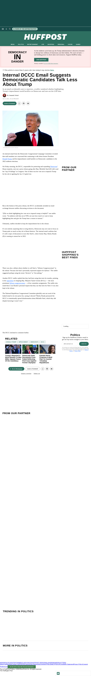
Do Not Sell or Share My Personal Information (22, 666)
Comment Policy (45, 664)
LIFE (42, 44)
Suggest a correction (26, 373)
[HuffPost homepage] (23, 661)
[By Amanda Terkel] (4, 95)
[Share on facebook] (23, 103)
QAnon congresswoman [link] (17, 283)
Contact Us (15, 664)
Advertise (9, 664)
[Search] (10, 29)
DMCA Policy (54, 664)
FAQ (23, 664)
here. (52, 70)
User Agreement (35, 664)
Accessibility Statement (66, 664)
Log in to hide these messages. (51, 63)
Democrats (53, 166)
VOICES (70, 44)
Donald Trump (7, 159)
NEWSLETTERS (60, 662)
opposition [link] (10, 281)
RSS (20, 664)
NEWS (12, 44)
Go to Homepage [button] (17, 369)
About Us (3, 664)
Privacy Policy (78, 351)
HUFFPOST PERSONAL (40, 662)
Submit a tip (37, 373)
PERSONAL (61, 44)
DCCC (42, 342)
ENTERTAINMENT (32, 44)
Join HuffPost (41, 59)
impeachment (23, 342)
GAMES (78, 44)
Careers (27, 664)
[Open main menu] (3, 29)
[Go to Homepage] (58, 673)
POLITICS (21, 44)
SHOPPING (51, 44)
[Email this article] (28, 103)
